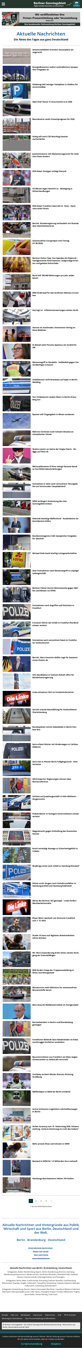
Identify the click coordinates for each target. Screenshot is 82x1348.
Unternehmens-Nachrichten (40, 1248)
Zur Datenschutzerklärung (31, 1344)
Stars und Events (41, 1255)
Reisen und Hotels (40, 1251)
